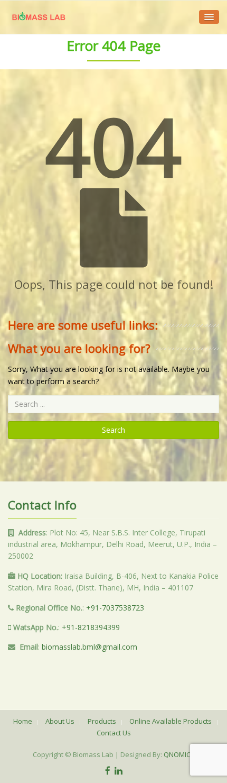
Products (102, 721)
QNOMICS (179, 754)
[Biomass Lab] (38, 17)
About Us (59, 721)
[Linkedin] (118, 770)
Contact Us (114, 733)
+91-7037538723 (115, 608)
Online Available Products (170, 721)
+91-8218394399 (91, 627)
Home (22, 721)
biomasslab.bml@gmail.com (89, 647)
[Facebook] (107, 770)
